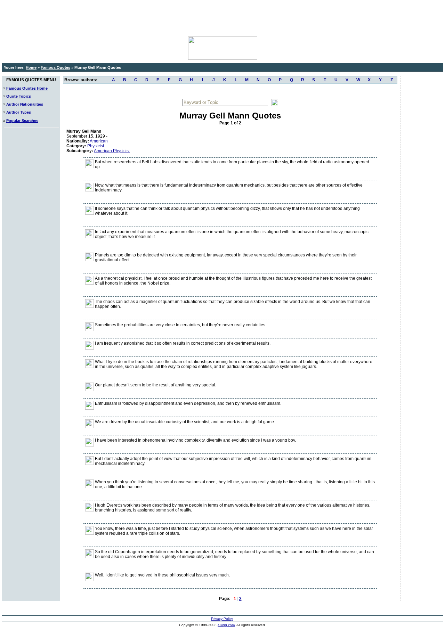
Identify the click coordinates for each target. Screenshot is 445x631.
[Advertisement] (222, 17)
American (99, 141)
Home (31, 67)
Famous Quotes (55, 67)
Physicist (95, 146)
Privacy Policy (222, 619)
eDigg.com (226, 625)
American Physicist (112, 150)
